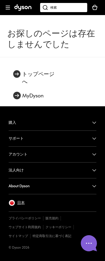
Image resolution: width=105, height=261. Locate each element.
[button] (17, 202)
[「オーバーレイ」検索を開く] (63, 7)
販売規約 (52, 218)
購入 (12, 122)
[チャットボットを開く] (89, 243)
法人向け (16, 170)
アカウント (18, 154)
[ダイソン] (23, 9)
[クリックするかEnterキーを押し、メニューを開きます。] (7, 7)
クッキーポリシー (58, 227)
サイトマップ (18, 236)
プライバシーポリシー (25, 218)
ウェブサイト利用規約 (25, 227)
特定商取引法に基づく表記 (52, 236)
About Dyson (19, 186)
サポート (16, 138)
